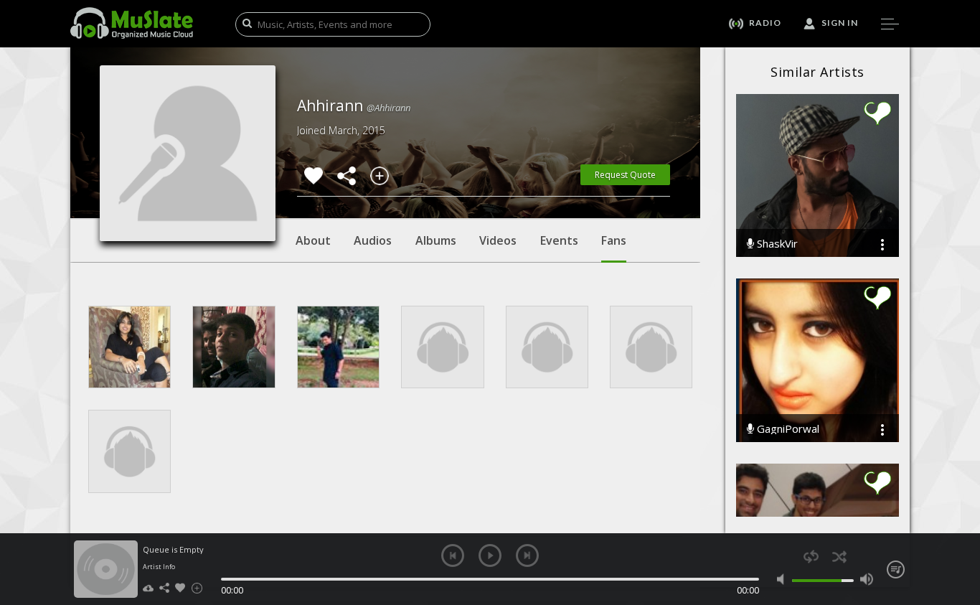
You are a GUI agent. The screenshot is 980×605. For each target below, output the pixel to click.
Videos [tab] (498, 240)
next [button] (527, 555)
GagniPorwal (786, 429)
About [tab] (313, 240)
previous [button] (452, 555)
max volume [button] (866, 579)
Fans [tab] (613, 240)
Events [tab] (559, 240)
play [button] (490, 555)
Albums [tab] (435, 240)
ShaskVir (776, 244)
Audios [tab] (373, 240)
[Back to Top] (958, 511)
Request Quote (625, 175)
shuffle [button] (839, 557)
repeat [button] (811, 557)
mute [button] (783, 579)
